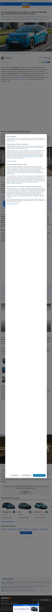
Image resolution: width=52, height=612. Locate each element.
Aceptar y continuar (39, 475)
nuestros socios (25, 175)
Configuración (27, 475)
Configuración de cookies (31, 156)
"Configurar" (29, 182)
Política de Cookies (30, 155)
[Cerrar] (38, 603)
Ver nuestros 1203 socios (12, 203)
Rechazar (14, 475)
